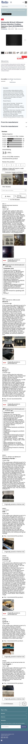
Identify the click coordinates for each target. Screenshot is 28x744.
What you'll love (4, 61)
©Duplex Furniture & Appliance (6, 734)
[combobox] (14, 6)
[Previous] (3, 40)
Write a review (14, 27)
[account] (23, 2)
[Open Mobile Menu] (26, 2)
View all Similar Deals (7, 14)
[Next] (25, 40)
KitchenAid (4, 29)
